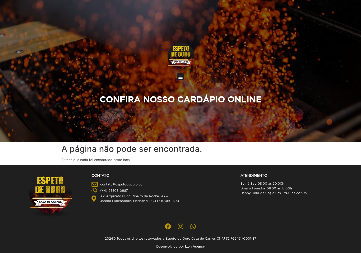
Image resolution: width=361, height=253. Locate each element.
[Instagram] (180, 226)
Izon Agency (195, 246)
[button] (180, 76)
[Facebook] (168, 226)
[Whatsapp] (193, 226)
